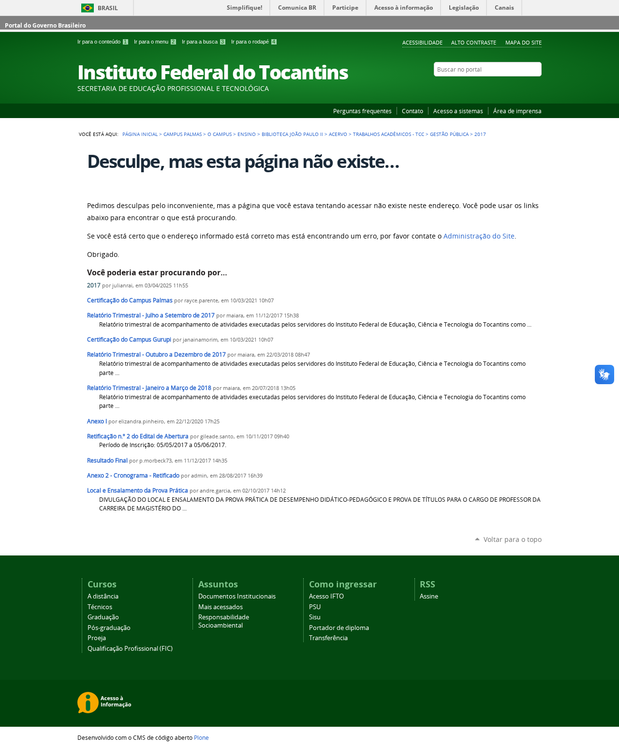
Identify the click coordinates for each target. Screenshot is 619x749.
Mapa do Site (523, 42)
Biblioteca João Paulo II (292, 134)
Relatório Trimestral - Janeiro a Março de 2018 (149, 388)
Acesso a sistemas (458, 111)
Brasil (108, 8)
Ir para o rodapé (253, 42)
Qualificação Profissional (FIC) (130, 648)
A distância (103, 596)
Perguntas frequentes (362, 111)
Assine (429, 596)
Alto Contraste (473, 42)
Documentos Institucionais (237, 596)
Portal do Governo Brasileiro (45, 25)
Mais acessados (220, 607)
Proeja (97, 638)
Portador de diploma (339, 628)
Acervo (338, 134)
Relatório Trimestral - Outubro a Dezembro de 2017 (156, 354)
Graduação (103, 617)
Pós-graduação (109, 628)
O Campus (219, 134)
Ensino (246, 134)
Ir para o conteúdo (102, 42)
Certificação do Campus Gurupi (129, 339)
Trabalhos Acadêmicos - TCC (388, 134)
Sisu (315, 617)
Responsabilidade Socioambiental (223, 621)
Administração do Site (479, 236)
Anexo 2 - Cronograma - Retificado (133, 475)
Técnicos (100, 607)
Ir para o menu (154, 42)
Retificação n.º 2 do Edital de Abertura (138, 436)
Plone (201, 737)
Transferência (328, 638)
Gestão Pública (449, 134)
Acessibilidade (422, 42)
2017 (94, 285)
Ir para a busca (203, 42)
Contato (412, 111)
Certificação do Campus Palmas (130, 300)
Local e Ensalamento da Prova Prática (137, 490)
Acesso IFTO (326, 596)
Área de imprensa (517, 111)
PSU (315, 607)
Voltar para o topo (513, 539)
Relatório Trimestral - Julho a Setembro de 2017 (151, 315)
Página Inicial (140, 134)
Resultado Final (108, 460)
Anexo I (97, 421)
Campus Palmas (182, 134)
